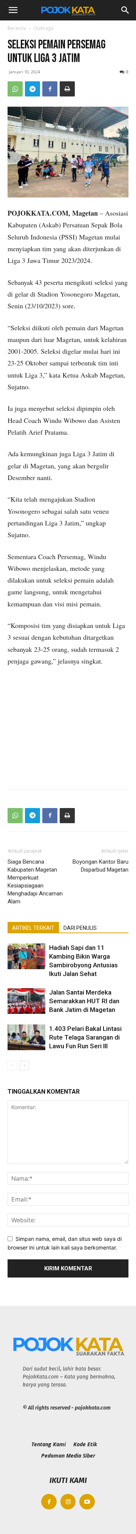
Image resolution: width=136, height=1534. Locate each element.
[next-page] (24, 1065)
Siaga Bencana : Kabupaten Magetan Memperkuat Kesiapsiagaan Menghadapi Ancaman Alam (35, 881)
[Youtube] (87, 1501)
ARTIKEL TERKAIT (33, 928)
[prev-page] (12, 1065)
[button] (13, 10)
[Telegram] (32, 88)
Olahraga (43, 28)
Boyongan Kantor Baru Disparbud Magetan (100, 865)
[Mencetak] (67, 88)
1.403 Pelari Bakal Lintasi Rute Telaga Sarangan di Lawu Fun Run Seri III (85, 1037)
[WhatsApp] (15, 88)
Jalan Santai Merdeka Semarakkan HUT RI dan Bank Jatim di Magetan (84, 1000)
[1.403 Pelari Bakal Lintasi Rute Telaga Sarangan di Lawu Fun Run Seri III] (26, 1037)
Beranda (17, 28)
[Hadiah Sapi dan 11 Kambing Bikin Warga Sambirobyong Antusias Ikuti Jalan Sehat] (26, 956)
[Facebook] (49, 88)
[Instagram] (68, 1501)
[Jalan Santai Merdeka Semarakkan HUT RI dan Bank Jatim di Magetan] (26, 1001)
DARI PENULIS (80, 928)
